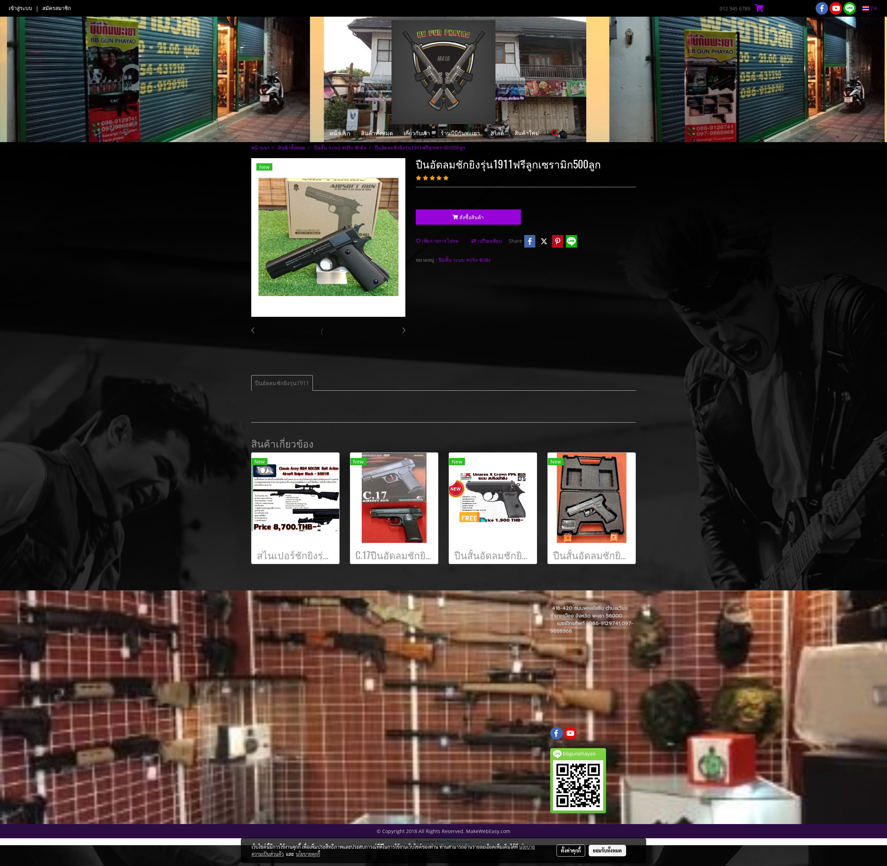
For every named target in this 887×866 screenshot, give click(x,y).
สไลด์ (497, 133)
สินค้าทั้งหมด (377, 133)
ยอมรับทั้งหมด (607, 850)
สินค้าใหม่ (527, 133)
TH (873, 8)
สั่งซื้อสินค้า (471, 217)
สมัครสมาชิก (56, 8)
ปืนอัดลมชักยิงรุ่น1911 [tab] (282, 383)
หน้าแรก (340, 133)
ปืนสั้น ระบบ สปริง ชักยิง (464, 260)
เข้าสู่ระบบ (20, 8)
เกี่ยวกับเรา (417, 133)
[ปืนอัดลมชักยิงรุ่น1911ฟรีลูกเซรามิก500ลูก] (328, 237)
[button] (555, 133)
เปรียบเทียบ (489, 240)
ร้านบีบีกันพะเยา (460, 133)
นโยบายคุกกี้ (308, 854)
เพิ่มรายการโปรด (439, 240)
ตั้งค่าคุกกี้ (571, 850)
